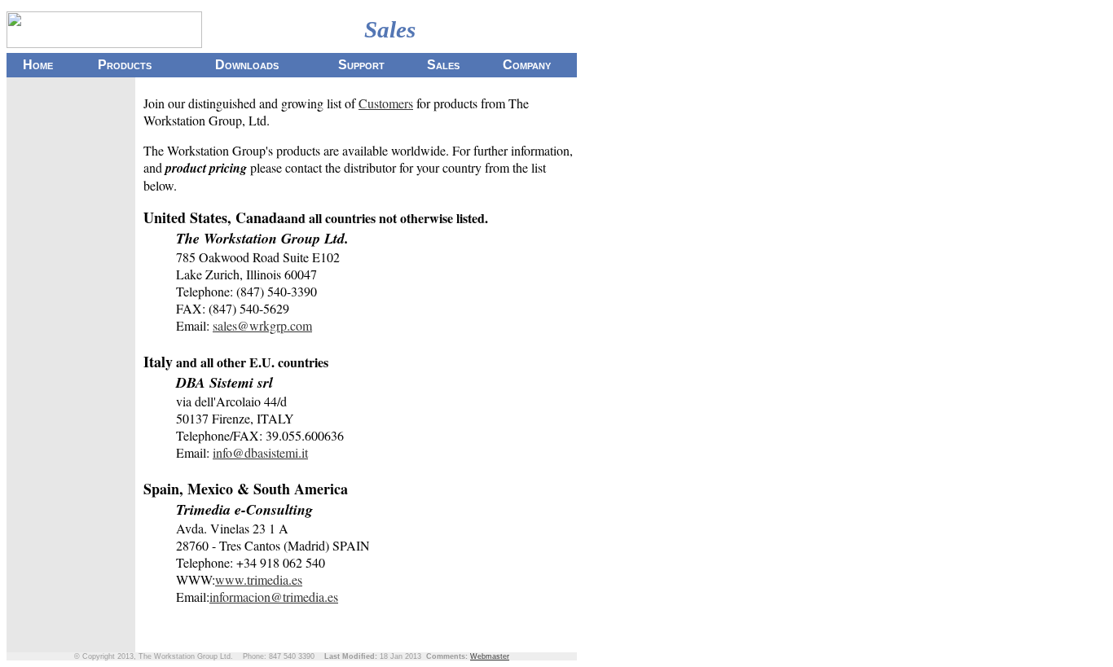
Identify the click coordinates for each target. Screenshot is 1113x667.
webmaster (489, 656)
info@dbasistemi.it (260, 452)
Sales (443, 65)
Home (38, 65)
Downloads (247, 65)
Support (361, 65)
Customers (386, 103)
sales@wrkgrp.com (262, 325)
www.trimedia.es (258, 579)
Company (527, 65)
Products (125, 65)
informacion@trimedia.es (273, 596)
